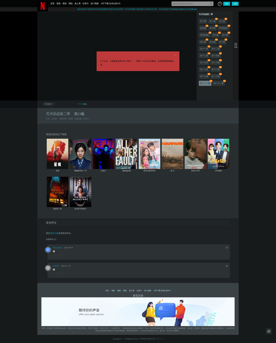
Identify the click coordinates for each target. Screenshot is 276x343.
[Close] (175, 55)
